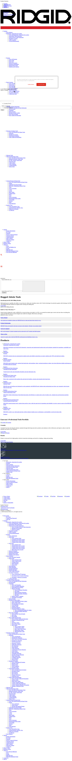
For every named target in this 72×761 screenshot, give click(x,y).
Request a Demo (7, 243)
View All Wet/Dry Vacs (14, 206)
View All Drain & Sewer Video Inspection (21, 527)
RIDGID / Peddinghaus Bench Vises (17, 186)
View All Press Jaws (16, 544)
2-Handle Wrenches (16, 657)
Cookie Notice (6, 497)
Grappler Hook (15, 562)
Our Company (6, 473)
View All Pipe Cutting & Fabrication (20, 619)
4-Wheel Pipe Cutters (19, 627)
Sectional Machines (13, 568)
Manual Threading (16, 588)
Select (2, 110)
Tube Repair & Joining (14, 136)
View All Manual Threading (21, 590)
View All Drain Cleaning (14, 557)
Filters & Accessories (13, 209)
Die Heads (17, 591)
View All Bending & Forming (18, 662)
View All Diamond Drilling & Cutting (23, 610)
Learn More (3, 305)
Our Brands (6, 7)
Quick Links (6, 479)
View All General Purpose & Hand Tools (18, 182)
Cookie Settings (6, 498)
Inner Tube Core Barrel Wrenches (19, 639)
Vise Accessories (12, 188)
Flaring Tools (15, 664)
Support (5, 229)
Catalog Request (10, 237)
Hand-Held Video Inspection (15, 524)
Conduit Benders (13, 165)
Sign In (7, 487)
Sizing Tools (12, 166)
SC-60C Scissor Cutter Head (15, 160)
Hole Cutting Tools (16, 602)
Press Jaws (11, 543)
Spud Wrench (15, 647)
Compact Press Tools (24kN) (18, 542)
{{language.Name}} (8, 107)
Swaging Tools (15, 667)
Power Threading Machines (18, 586)
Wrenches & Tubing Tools (12, 131)
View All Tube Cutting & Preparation (20, 678)
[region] (36, 82)
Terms (4, 501)
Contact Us (8, 240)
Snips (10, 202)
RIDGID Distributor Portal (12, 251)
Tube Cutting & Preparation (15, 137)
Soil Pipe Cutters (15, 622)
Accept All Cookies (41, 84)
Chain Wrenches (15, 648)
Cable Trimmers (12, 164)
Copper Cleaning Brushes (17, 682)
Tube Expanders (15, 666)
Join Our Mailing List (11, 247)
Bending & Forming (13, 134)
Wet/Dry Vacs (9, 205)
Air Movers (11, 210)
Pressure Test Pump (16, 674)
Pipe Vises (14, 615)
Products (5, 520)
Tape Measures (12, 203)
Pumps (10, 183)
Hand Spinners (15, 563)
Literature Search (10, 235)
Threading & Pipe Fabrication (12, 465)
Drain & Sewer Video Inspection (16, 525)
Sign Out (5, 15)
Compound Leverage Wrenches (19, 649)
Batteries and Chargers (14, 554)
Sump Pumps (15, 705)
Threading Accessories (17, 597)
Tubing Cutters (15, 680)
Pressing (8, 463)
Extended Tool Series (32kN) (18, 539)
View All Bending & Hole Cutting (19, 601)
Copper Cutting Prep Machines (19, 683)
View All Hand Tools (16, 559)
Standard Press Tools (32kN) (18, 540)
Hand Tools (11, 558)
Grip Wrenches (15, 658)
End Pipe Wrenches (16, 641)
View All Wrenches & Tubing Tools (17, 132)
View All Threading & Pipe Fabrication (18, 581)
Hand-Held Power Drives (17, 587)
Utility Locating (12, 532)
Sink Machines (12, 566)
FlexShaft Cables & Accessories (19, 577)
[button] (36, 1)
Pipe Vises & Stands (13, 114)
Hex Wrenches (15, 646)
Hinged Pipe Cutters (19, 630)
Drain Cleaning (9, 464)
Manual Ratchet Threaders (20, 592)
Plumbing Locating (13, 530)
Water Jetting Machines (14, 571)
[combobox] (7, 101)
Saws (10, 196)
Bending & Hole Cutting (14, 113)
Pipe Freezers (15, 672)
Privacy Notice (6, 496)
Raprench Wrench (16, 643)
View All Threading (16, 585)
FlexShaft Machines (14, 572)
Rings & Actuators (13, 551)
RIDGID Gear (9, 249)
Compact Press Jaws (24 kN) (18, 547)
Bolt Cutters (11, 192)
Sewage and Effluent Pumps (18, 706)
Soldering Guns (15, 676)
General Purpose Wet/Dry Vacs (16, 207)
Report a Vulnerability (8, 502)
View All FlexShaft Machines (19, 574)
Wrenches (11, 133)
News (7, 246)
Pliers (10, 194)
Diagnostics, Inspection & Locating (14, 462)
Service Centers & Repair (12, 234)
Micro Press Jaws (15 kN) (17, 549)
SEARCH (4, 292)
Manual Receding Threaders (21, 593)
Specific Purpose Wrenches (18, 654)
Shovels (11, 201)
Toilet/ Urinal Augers (16, 561)
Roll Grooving (12, 111)
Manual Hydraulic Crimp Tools (16, 159)
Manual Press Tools (13, 553)
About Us (5, 244)
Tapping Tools (15, 606)
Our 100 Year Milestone (11, 252)
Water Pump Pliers (16, 656)
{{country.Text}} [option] (7, 103)
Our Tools (5, 460)
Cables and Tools (13, 578)
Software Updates (10, 239)
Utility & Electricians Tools (12, 156)
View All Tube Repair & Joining (19, 669)
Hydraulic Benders (16, 607)
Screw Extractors (13, 197)
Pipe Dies (17, 595)
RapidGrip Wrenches (17, 640)
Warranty (8, 233)
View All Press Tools (16, 538)
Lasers (10, 189)
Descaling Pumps (16, 671)
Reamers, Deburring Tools (18, 686)
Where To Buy (6, 242)
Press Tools (11, 537)
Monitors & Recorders (17, 528)
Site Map (5, 500)
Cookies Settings (31, 84)
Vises (10, 187)
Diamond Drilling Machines (21, 611)
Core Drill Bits (15, 605)
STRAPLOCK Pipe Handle (15, 184)
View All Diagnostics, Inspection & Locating (19, 523)
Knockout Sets (12, 161)
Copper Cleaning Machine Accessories (20, 685)
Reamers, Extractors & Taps (18, 620)
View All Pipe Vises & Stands (18, 613)
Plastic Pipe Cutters (16, 681)
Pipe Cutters (14, 625)
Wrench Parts (15, 659)
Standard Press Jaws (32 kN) (18, 545)
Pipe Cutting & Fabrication (15, 115)
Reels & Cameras (16, 529)
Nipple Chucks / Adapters (17, 596)
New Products (9, 734)
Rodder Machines (13, 569)
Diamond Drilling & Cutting (18, 608)
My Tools (5, 13)
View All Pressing (13, 535)
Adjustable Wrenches (16, 653)
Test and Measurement (14, 533)
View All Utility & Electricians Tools (17, 157)
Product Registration (10, 230)
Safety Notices (9, 238)
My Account (6, 12)
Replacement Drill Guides (15, 198)
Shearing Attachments (14, 552)
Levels (10, 191)
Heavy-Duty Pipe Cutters (20, 629)
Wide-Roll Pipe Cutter (19, 631)
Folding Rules (12, 193)
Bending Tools (15, 663)
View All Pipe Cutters (19, 626)
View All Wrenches (16, 636)
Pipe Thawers (15, 673)
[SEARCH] (34, 286)
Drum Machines (12, 567)
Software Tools (9, 155)
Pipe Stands (14, 616)
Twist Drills (11, 199)
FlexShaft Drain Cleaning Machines (20, 575)
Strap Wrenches (15, 652)
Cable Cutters (12, 162)
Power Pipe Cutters (16, 624)
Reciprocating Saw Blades (18, 603)
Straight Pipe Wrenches (17, 637)
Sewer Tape (14, 564)
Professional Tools (7, 5)
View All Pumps (15, 703)
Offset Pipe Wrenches (16, 644)
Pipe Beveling (12, 582)
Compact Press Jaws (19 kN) (18, 548)
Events (7, 248)
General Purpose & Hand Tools (13, 180)
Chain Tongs (15, 651)
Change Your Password (8, 14)
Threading (11, 583)
